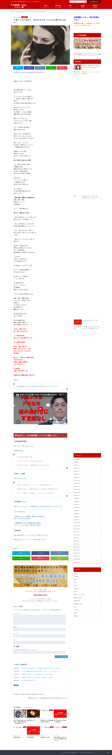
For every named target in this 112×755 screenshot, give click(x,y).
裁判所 (75, 613)
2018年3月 (76, 513)
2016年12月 (77, 559)
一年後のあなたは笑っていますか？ (90, 321)
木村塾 (83, 6)
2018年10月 (77, 492)
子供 (75, 582)
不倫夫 (75, 573)
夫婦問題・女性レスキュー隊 (77, 752)
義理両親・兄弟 (78, 603)
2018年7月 (76, 501)
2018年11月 (77, 489)
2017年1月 (76, 556)
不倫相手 (16, 664)
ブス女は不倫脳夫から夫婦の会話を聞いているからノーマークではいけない (40, 671)
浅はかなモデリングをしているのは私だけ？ (90, 72)
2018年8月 (76, 498)
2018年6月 (76, 504)
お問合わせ (95, 1)
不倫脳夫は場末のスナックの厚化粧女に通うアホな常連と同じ (37, 674)
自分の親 (76, 610)
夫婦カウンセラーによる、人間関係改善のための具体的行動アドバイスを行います (38, 506)
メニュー (70, 6)
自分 (75, 607)
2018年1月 (76, 519)
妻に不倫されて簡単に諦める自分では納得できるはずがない (29, 694)
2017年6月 (76, 541)
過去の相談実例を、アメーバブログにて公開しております (31, 535)
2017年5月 (76, 544)
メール (15, 633)
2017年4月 (76, 547)
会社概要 (95, 6)
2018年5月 (76, 507)
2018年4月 (76, 510)
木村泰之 (76, 588)
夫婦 (75, 579)
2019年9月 (76, 486)
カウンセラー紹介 (58, 6)
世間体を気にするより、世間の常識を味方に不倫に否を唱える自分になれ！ (47, 698)
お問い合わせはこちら (20, 478)
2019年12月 (77, 477)
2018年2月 (76, 516)
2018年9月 (76, 495)
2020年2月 (76, 471)
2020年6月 (76, 459)
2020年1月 (76, 474)
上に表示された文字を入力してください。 (25, 649)
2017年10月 (77, 529)
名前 (15, 627)
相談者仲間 (77, 600)
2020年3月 (76, 468)
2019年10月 (77, 483)
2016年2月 (76, 562)
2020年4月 (76, 465)
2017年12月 (77, 522)
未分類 (75, 591)
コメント (16, 613)
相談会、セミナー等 (79, 594)
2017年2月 (76, 553)
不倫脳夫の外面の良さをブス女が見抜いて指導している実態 (36, 677)
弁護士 (75, 585)
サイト (15, 640)
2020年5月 (76, 462)
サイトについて (46, 6)
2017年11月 (77, 526)
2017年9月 (76, 532)
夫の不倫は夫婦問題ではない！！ (30, 680)
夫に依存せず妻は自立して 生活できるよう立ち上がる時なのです (90, 66)
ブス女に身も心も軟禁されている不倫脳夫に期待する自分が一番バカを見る (40, 668)
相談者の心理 (77, 597)
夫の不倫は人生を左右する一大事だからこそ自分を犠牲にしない (90, 327)
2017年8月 (76, 535)
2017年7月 (76, 538)
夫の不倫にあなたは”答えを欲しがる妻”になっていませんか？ (90, 197)
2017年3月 (76, 550)
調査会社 (76, 616)
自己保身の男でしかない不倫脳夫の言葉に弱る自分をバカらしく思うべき (37, 386)
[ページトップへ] (108, 752)
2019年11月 (77, 480)
